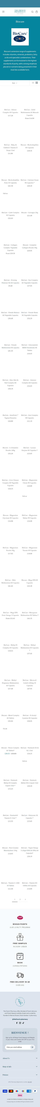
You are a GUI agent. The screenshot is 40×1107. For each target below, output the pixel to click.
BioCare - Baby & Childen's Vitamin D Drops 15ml (10, 147)
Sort (13, 83)
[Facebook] (17, 1022)
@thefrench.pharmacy (20, 1019)
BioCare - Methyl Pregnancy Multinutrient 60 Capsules (10, 683)
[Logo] (20, 12)
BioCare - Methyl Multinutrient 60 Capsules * (30, 647)
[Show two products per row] (37, 83)
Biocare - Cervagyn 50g (29, 212)
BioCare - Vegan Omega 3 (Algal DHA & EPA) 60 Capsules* (29, 850)
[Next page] (25, 899)
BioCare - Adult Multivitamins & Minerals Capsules (30, 112)
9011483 (30, 1082)
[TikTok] (23, 1022)
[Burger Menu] (3, 12)
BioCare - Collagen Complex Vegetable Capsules (10, 247)
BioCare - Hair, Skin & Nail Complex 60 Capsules (10, 382)
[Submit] (32, 1047)
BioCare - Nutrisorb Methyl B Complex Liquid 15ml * (10, 783)
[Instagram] (20, 1022)
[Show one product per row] (33, 83)
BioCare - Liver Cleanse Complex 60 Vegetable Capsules (10, 482)
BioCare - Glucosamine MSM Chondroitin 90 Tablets (30, 347)
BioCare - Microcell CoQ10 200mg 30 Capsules (29, 683)
